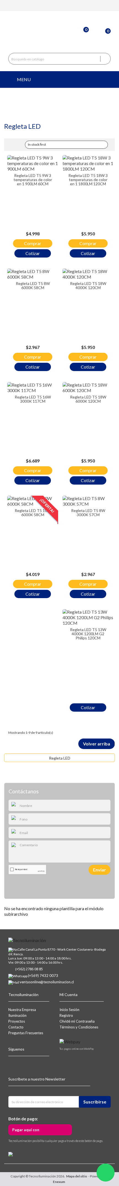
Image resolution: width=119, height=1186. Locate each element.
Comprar (32, 243)
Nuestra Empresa (22, 1009)
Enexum (59, 1182)
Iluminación (17, 1015)
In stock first (66, 145)
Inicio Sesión (69, 1009)
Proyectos (16, 1021)
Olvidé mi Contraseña (77, 1021)
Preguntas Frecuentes (25, 1033)
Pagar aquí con (25, 1129)
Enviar (99, 869)
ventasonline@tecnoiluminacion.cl (47, 982)
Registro (66, 1015)
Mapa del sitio (76, 1176)
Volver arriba (96, 743)
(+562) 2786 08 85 (29, 968)
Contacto (16, 1027)
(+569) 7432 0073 (43, 975)
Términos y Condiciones (79, 1027)
